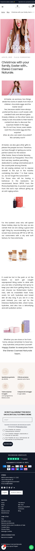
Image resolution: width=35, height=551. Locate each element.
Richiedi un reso (6, 521)
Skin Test (21, 505)
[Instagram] (7, 488)
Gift (2, 509)
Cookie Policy (5, 527)
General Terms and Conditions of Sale (13, 525)
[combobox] (4, 493)
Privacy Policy (5, 529)
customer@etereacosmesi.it (10, 482)
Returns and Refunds (7, 523)
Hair (2, 507)
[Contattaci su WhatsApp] (31, 547)
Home (3, 12)
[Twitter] (4, 488)
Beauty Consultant (24, 507)
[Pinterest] (9, 488)
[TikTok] (12, 488)
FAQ (2, 519)
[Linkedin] (14, 488)
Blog (8, 12)
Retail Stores (5, 513)
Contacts (21, 509)
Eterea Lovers (5, 511)
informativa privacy (22, 426)
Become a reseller (7, 537)
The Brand (21, 503)
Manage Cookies (6, 531)
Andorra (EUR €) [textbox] (16, 492)
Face (2, 503)
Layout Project (13, 546)
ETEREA (3, 475)
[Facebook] (2, 488)
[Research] (29, 7)
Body (3, 505)
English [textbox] (5, 492)
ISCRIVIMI (8, 444)
